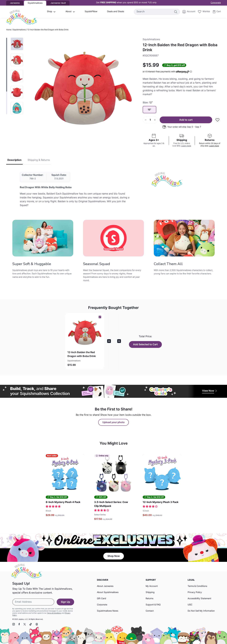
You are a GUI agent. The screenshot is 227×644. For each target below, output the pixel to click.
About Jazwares (105, 586)
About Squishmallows (107, 592)
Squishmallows (19, 30)
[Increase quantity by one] (155, 120)
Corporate (216, 3)
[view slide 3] (17, 76)
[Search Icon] (175, 12)
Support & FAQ (153, 605)
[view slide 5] (17, 108)
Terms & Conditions (54, 613)
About (68, 12)
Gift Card (101, 599)
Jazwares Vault (58, 3)
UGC (190, 605)
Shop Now (113, 556)
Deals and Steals (115, 12)
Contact (150, 611)
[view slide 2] (17, 60)
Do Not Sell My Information (201, 611)
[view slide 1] (17, 44)
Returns (149, 599)
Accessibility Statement (199, 599)
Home (8, 30)
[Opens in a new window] (13, 624)
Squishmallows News (107, 611)
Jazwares (15, 3)
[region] (14, 76)
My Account (152, 586)
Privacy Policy (195, 592)
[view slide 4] (17, 92)
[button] (84, 341)
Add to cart (186, 120)
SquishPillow (91, 12)
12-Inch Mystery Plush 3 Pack (160, 502)
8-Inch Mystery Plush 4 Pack (63, 502)
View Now (208, 391)
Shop (49, 12)
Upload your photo (113, 422)
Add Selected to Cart (145, 344)
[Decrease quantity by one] (145, 120)
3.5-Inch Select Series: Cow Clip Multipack (111, 504)
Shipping (150, 592)
